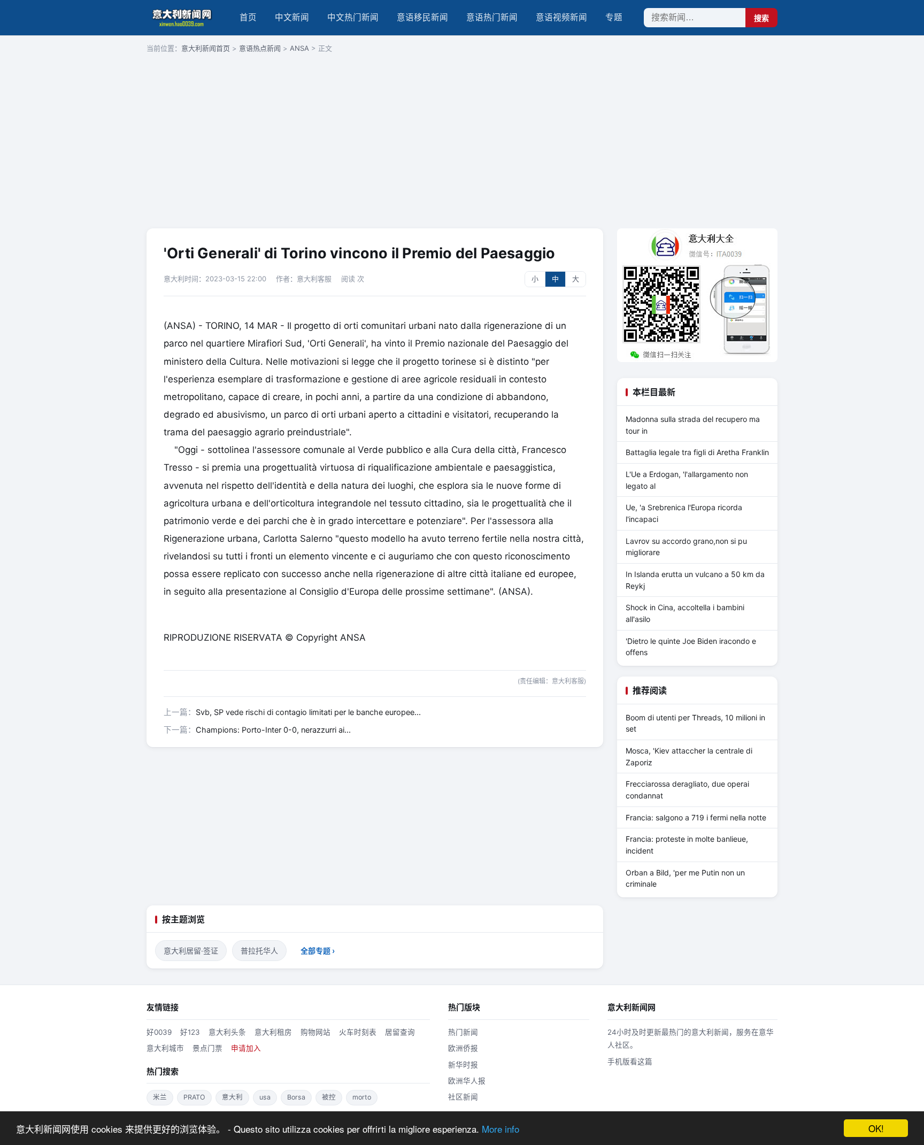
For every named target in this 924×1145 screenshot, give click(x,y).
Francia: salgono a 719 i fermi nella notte (696, 817)
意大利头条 (227, 1032)
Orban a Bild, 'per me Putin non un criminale (685, 878)
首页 (248, 17)
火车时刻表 (357, 1032)
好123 (190, 1032)
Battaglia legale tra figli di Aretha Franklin (697, 452)
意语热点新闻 (260, 48)
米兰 (160, 1097)
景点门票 (207, 1048)
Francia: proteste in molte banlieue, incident (687, 844)
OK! (876, 1128)
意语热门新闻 (492, 17)
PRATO (194, 1097)
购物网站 (315, 1032)
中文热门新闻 (353, 17)
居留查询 (400, 1032)
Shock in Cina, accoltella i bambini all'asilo (685, 613)
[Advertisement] (462, 142)
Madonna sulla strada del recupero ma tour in (693, 424)
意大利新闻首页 (205, 48)
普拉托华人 (259, 950)
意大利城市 (165, 1048)
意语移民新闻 (422, 17)
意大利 (232, 1097)
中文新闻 (292, 17)
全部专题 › (318, 950)
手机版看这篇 (629, 1061)
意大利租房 (273, 1032)
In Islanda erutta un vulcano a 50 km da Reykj (695, 580)
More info (500, 1128)
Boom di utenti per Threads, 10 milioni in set (695, 723)
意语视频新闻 (561, 17)
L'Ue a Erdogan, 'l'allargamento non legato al (687, 480)
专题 (613, 17)
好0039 (159, 1032)
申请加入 (246, 1048)
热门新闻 (463, 1032)
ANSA (299, 48)
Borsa (296, 1097)
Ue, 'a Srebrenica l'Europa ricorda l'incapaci (684, 513)
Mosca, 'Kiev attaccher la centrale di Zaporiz (689, 756)
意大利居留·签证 (191, 950)
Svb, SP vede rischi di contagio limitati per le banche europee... (308, 712)
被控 (329, 1097)
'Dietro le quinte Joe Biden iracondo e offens (691, 646)
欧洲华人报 (467, 1081)
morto (361, 1097)
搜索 (761, 18)
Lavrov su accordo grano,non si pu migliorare (686, 546)
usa (265, 1097)
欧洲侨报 (463, 1048)
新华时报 (463, 1065)
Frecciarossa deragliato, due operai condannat (687, 789)
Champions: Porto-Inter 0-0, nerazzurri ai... (273, 730)
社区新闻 (463, 1097)
